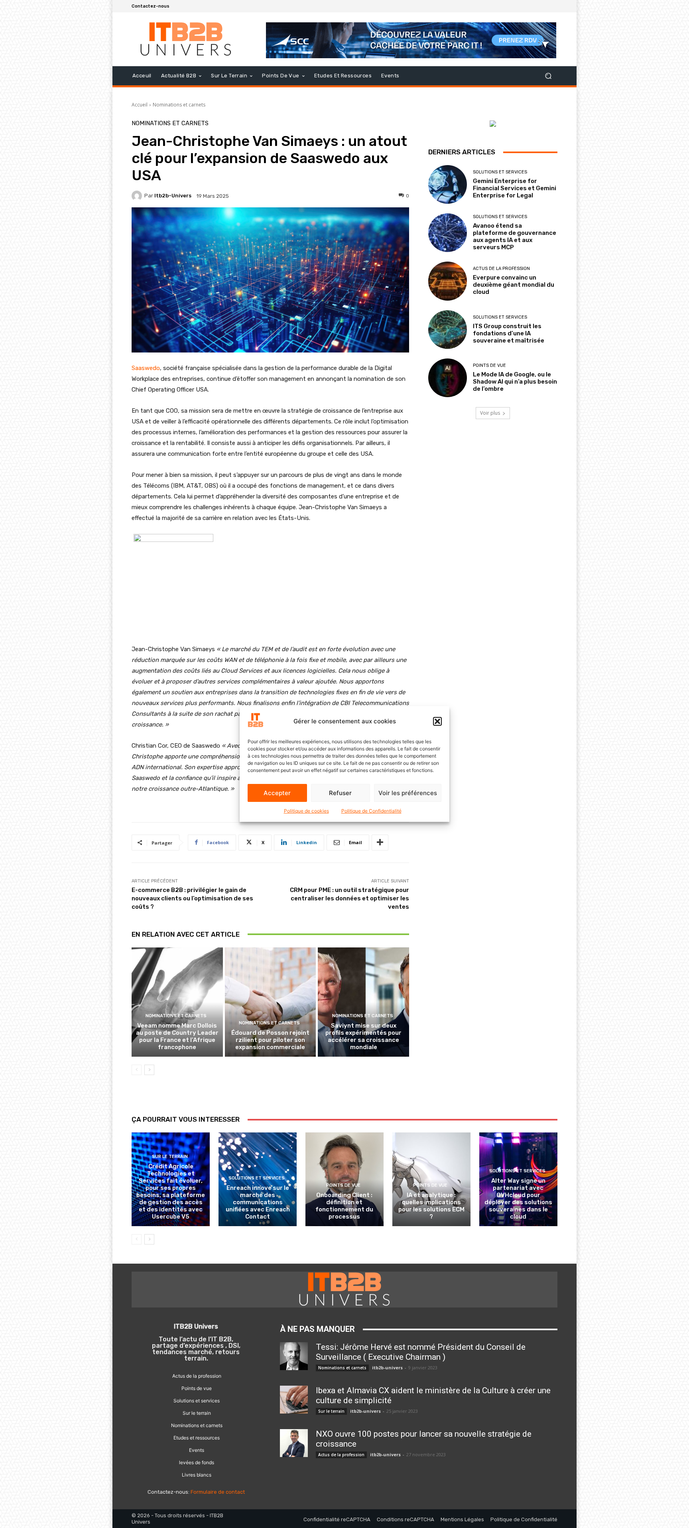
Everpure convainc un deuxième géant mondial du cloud (513, 284)
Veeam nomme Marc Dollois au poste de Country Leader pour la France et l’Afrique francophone (177, 1036)
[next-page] (149, 1070)
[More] (380, 843)
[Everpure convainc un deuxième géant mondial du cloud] (447, 281)
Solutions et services (500, 172)
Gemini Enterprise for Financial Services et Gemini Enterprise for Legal (514, 188)
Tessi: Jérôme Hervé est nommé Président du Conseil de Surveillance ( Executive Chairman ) (421, 1352)
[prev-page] (137, 1070)
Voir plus (490, 413)
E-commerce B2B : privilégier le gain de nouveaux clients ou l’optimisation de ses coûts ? (192, 898)
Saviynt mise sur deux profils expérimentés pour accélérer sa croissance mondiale (363, 1036)
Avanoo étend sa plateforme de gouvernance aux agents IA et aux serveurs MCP (514, 236)
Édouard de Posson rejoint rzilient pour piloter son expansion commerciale (270, 1040)
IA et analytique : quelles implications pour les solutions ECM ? (431, 1205)
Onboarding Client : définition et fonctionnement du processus (344, 1205)
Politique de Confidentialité (371, 811)
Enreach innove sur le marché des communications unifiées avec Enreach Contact (258, 1202)
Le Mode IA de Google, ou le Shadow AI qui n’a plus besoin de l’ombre (515, 381)
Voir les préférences (407, 793)
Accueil (140, 104)
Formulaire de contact (218, 1492)
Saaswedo (146, 368)
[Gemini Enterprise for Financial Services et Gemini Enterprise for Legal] (447, 184)
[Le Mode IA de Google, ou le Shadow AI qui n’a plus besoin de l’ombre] (447, 377)
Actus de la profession (501, 268)
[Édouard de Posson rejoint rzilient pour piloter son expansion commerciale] (270, 1002)
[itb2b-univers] (138, 196)
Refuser (340, 793)
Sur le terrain (170, 1156)
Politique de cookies (306, 811)
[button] (437, 721)
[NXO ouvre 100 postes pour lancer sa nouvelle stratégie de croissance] (294, 1443)
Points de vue (489, 365)
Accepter (277, 793)
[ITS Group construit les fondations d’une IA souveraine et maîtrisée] (447, 329)
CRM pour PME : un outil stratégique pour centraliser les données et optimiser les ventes (349, 898)
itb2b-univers (172, 195)
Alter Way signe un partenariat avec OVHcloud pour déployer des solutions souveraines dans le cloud (518, 1198)
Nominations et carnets (179, 104)
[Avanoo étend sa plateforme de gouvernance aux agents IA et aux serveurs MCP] (447, 232)
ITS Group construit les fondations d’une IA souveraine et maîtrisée (508, 333)
